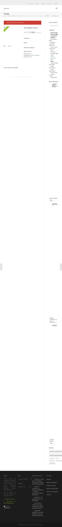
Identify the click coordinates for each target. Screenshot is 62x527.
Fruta (52, 50)
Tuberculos (21, 171)
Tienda (8, 16)
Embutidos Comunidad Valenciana (52, 44)
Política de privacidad (51, 482)
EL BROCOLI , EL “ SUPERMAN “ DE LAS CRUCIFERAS (37, 499)
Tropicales (53, 52)
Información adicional (29, 47)
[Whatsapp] (7, 1)
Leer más (8, 169)
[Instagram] (10, 1)
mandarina (52, 460)
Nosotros (48, 479)
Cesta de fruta (54, 72)
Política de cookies (50, 485)
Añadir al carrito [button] (21, 169)
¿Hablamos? (7, 508)
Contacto (31, 3)
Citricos (52, 55)
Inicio (5, 16)
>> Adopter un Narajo (9, 499)
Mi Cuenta (49, 3)
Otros (52, 60)
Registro (43, 3)
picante (30, 56)
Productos (13, 16)
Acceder (37, 3)
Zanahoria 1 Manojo (36, 172)
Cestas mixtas (54, 77)
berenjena (52, 458)
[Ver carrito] (52, 8)
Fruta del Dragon (54, 34)
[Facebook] (5, 1)
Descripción (26, 38)
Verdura (19, 16)
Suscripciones (54, 36)
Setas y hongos (54, 32)
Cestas (52, 61)
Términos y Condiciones (52, 491)
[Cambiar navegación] (56, 8)
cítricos (57, 458)
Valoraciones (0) (28, 51)
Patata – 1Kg (22, 172)
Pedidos (56, 3)
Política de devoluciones (52, 488)
